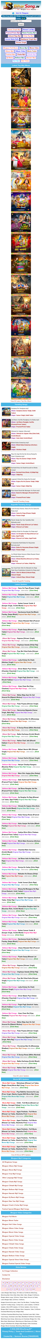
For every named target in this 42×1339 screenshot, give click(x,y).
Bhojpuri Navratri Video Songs (13, 1252)
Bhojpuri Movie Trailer (10, 1220)
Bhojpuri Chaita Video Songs (12, 1248)
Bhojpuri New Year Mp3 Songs (13, 1201)
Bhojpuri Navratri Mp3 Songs (12, 1193)
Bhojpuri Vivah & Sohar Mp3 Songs (15, 1205)
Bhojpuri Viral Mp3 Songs (11, 1174)
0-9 (33, 1289)
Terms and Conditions (24, 1331)
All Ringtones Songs (9, 1162)
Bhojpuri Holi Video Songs (12, 1224)
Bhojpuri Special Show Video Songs (15, 1259)
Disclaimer (6, 1279)
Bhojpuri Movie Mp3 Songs (12, 1170)
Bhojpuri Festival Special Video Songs (16, 1263)
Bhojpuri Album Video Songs (13, 1228)
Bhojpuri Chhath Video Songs (13, 1244)
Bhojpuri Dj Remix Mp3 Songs (13, 1197)
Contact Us (6, 1275)
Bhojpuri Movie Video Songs (12, 1232)
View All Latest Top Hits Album (21, 401)
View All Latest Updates (21, 1076)
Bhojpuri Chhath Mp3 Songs (12, 1185)
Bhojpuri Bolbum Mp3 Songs (12, 1189)
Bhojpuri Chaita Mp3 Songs (12, 1182)
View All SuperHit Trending (21, 581)
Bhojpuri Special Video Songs (13, 1236)
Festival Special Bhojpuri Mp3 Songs (15, 1209)
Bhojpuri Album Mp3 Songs (12, 1166)
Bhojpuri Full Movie (9, 1216)
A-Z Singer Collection (10, 1271)
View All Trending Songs (21, 501)
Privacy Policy (8, 1331)
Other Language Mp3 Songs (12, 1178)
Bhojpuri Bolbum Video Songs (13, 1256)
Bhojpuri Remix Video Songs (12, 1240)
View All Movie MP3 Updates (21, 1155)
